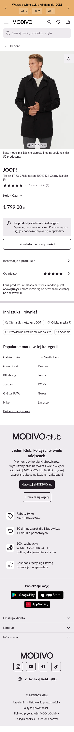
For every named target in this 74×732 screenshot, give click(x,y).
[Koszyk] (67, 22)
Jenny (42, 375)
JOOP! (10, 170)
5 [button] (26, 185)
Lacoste (43, 402)
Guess (42, 393)
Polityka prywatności (35, 708)
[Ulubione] (58, 22)
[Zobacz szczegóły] (68, 260)
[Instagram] (18, 666)
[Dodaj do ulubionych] (69, 58)
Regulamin (19, 702)
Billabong (9, 375)
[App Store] (51, 595)
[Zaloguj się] (48, 22)
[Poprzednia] (5, 8)
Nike (6, 402)
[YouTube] (31, 666)
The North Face (48, 357)
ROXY (42, 384)
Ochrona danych (48, 719)
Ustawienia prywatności (43, 702)
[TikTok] (56, 666)
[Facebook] (43, 666)
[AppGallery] (37, 604)
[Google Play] (23, 595)
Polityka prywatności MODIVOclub (35, 713)
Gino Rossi (10, 366)
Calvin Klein (11, 357)
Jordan (8, 384)
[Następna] (68, 8)
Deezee (43, 366)
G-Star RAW (12, 393)
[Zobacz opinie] (68, 273)
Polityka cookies (25, 719)
